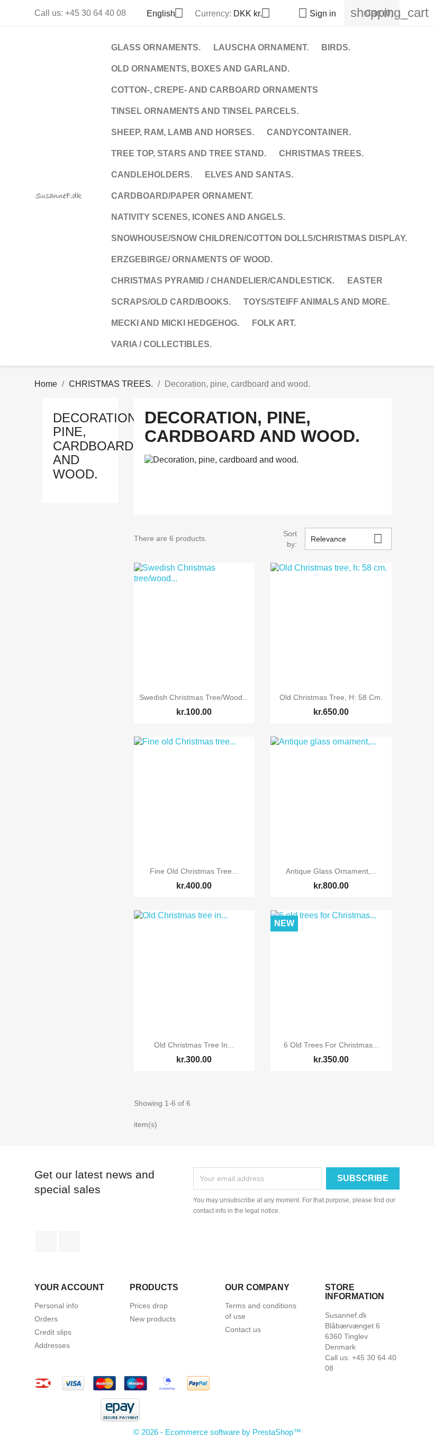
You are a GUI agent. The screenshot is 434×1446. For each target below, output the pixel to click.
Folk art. (274, 322)
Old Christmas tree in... (194, 1045)
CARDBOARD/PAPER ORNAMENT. (182, 195)
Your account (69, 1287)
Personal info (56, 1305)
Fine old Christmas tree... (194, 871)
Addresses (52, 1345)
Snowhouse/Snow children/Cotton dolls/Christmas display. (259, 238)
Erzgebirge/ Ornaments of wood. (192, 259)
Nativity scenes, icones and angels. (198, 216)
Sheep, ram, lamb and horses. (182, 132)
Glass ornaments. (156, 47)
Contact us (243, 1329)
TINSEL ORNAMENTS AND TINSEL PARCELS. (205, 111)
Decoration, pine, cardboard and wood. (96, 446)
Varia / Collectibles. (161, 344)
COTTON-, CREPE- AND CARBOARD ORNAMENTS (214, 89)
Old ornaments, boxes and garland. (200, 68)
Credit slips (52, 1332)
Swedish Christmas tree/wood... (194, 697)
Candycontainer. (309, 132)
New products (153, 1319)
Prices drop (149, 1305)
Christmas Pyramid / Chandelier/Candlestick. (222, 280)
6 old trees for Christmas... (331, 1045)
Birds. (335, 47)
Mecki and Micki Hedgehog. (175, 322)
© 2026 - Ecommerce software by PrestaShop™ (217, 1431)
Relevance (347, 538)
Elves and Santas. (249, 174)
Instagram (69, 1241)
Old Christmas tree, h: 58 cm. (331, 697)
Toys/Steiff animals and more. (316, 301)
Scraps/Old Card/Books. (171, 301)
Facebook (46, 1241)
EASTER (365, 280)
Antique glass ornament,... (331, 871)
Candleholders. (151, 174)
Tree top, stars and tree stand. (188, 153)
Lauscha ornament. (261, 47)
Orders (46, 1319)
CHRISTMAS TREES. (321, 153)
